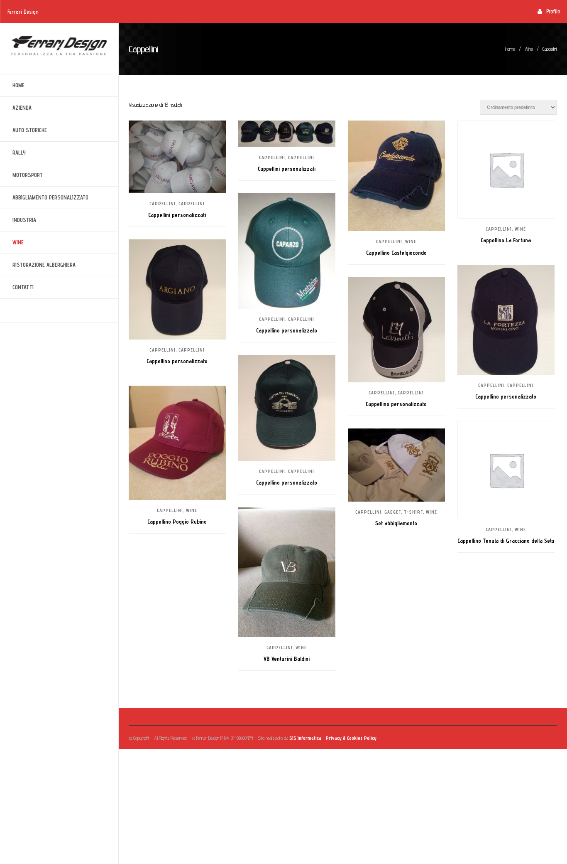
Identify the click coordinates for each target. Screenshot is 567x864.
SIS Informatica (305, 738)
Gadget (392, 512)
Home (18, 85)
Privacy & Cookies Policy (351, 738)
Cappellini (162, 204)
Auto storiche (23, 130)
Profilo (553, 11)
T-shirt (413, 512)
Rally (13, 152)
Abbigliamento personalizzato (44, 197)
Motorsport (21, 175)
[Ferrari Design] (59, 45)
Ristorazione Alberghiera (38, 264)
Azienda (16, 107)
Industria (18, 220)
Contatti (23, 287)
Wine (12, 242)
